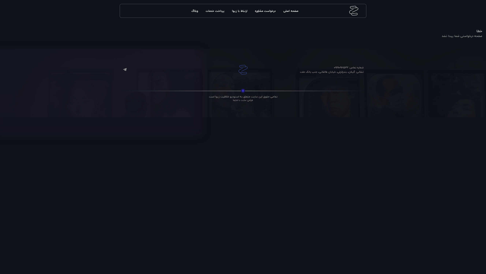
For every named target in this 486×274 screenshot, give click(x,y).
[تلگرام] (124, 70)
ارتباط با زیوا (239, 10)
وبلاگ (194, 10)
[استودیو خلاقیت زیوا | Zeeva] (243, 70)
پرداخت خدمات (215, 10)
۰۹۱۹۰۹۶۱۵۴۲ (341, 67)
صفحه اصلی (290, 10)
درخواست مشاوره (265, 10)
